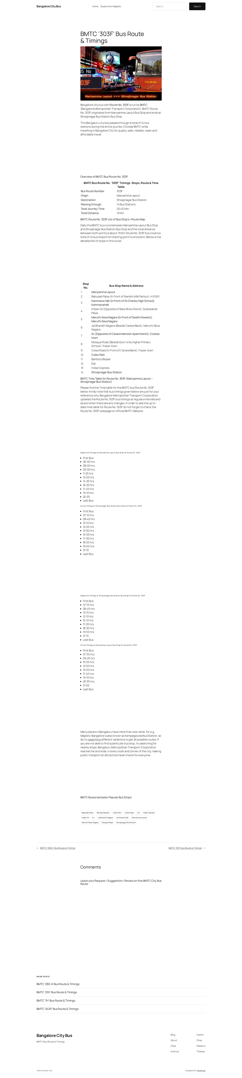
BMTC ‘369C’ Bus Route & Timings (57, 847)
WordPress (201, 1070)
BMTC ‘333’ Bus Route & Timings (185, 847)
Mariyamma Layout (139, 817)
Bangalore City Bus (49, 6)
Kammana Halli (122, 817)
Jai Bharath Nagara (105, 817)
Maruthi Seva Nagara (90, 822)
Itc (93, 817)
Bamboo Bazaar (103, 812)
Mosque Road (107, 822)
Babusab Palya (87, 812)
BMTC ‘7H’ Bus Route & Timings (56, 1000)
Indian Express (149, 812)
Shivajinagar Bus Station (126, 822)
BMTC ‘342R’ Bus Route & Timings (58, 1008)
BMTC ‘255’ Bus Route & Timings (57, 992)
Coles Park (117, 812)
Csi (138, 812)
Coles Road (129, 812)
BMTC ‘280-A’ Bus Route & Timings (58, 984)
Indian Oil (85, 817)
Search (197, 6)
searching (94, 739)
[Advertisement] (121, 155)
